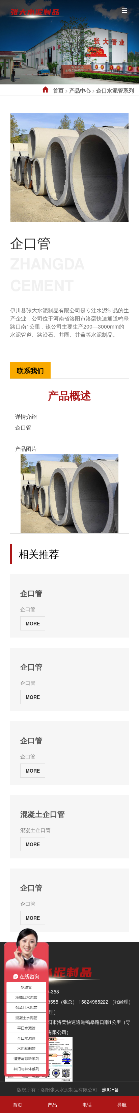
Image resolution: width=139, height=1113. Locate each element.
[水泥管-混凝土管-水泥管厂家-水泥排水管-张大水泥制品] (34, 11)
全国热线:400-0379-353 (35, 342)
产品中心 (80, 90)
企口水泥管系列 (115, 90)
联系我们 (30, 370)
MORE (33, 623)
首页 (58, 90)
